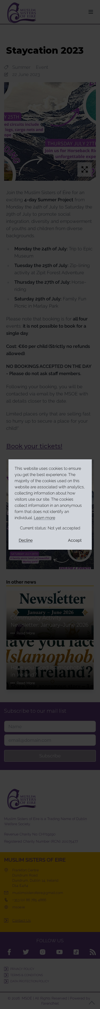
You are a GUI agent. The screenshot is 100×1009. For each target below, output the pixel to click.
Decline (26, 540)
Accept (75, 540)
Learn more (44, 517)
